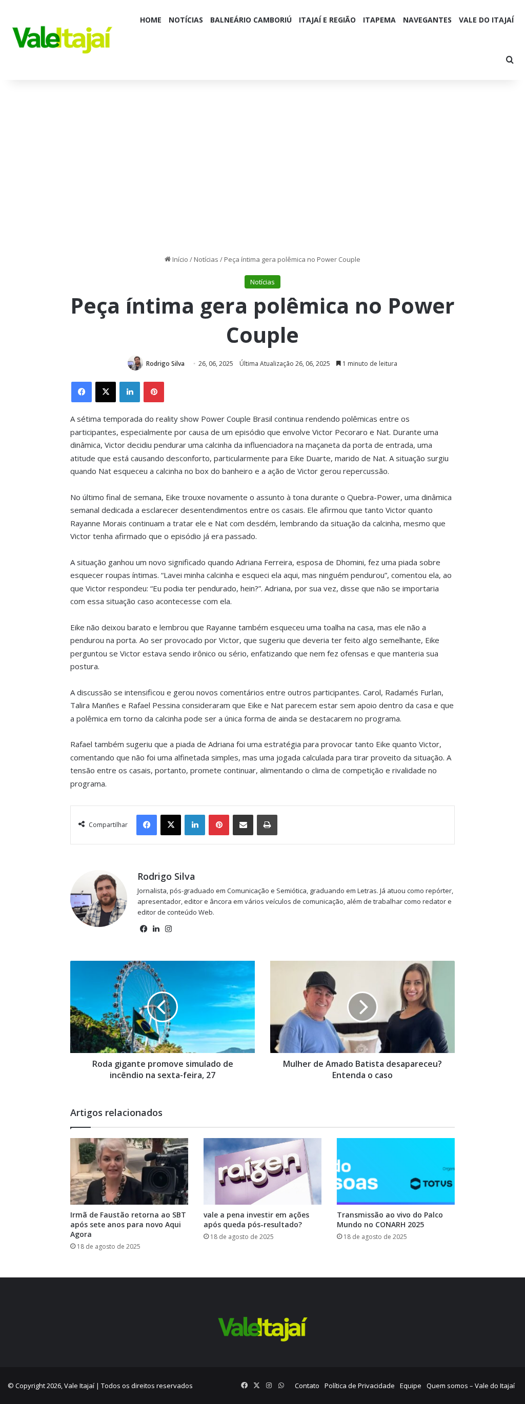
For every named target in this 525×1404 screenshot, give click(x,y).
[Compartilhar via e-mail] (243, 825)
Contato (307, 1385)
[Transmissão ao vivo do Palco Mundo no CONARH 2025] (396, 1171)
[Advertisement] (262, 167)
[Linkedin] (129, 392)
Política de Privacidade (360, 1385)
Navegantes (427, 20)
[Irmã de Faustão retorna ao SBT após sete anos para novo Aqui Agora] (129, 1171)
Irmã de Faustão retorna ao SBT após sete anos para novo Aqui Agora (128, 1224)
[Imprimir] (267, 825)
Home (150, 20)
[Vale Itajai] (62, 40)
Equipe (410, 1385)
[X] (105, 392)
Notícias (186, 20)
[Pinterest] (154, 392)
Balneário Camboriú (251, 20)
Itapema (379, 20)
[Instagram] (168, 929)
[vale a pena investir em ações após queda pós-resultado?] (262, 1171)
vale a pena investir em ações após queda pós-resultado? (256, 1219)
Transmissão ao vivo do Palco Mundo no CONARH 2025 (390, 1219)
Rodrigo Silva (165, 363)
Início (179, 259)
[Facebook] (81, 392)
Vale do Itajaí (486, 20)
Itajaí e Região (327, 20)
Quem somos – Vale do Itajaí (471, 1385)
